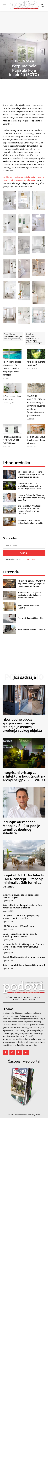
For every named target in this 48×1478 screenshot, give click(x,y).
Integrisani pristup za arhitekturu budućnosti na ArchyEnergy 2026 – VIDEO (29, 486)
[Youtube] (26, 1052)
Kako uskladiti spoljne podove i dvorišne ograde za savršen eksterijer (22, 906)
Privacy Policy (30, 559)
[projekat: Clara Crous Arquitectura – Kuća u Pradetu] (36, 429)
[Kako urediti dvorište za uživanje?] (36, 354)
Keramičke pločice (24, 61)
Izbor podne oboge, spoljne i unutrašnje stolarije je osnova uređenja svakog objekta (31, 474)
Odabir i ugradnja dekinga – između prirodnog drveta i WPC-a (20, 935)
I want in (23, 553)
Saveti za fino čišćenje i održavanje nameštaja (13, 338)
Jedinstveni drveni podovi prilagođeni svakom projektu (30, 521)
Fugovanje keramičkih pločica (31, 618)
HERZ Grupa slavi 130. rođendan (18, 926)
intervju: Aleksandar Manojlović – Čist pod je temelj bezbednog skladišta (31, 497)
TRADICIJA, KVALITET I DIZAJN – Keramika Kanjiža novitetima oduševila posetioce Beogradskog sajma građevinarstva (36, 406)
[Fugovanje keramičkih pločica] (9, 618)
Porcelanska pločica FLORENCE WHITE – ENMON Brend (12, 440)
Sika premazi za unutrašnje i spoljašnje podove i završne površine (21, 916)
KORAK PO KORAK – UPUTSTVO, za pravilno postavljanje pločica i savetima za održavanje (31, 583)
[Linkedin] (19, 1052)
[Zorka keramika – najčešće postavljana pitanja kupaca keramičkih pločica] (9, 595)
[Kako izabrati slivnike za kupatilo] (9, 606)
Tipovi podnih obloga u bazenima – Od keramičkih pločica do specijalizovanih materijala (12, 368)
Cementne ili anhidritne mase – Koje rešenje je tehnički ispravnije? (33, 340)
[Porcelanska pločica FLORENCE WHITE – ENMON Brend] (12, 429)
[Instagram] (12, 1052)
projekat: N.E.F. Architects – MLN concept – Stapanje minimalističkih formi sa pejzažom (30, 510)
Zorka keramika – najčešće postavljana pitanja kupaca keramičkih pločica (29, 595)
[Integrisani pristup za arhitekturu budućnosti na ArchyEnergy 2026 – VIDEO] (9, 485)
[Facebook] (5, 1052)
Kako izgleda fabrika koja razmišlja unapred (24, 965)
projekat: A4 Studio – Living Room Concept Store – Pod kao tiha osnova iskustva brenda (23, 947)
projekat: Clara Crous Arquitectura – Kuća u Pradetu (36, 440)
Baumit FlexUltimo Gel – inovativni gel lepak (24, 957)
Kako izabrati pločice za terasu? (31, 629)
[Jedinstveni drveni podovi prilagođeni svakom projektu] (9, 521)
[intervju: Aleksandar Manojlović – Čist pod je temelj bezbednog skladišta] (9, 497)
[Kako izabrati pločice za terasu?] (9, 629)
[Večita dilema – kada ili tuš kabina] (12, 388)
